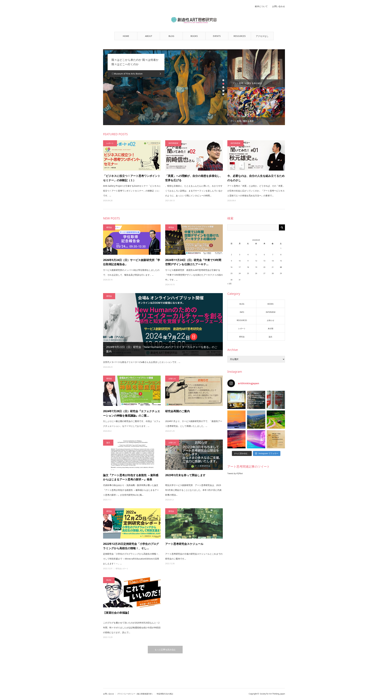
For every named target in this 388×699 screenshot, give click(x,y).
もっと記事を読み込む (165, 649)
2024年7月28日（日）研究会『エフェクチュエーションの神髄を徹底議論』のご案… (131, 413)
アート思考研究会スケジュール (185, 544)
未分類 (270, 328)
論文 (108, 442)
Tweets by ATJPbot (235, 473)
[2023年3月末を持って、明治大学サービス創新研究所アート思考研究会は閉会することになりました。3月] (256, 400)
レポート (110, 143)
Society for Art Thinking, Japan (272, 693)
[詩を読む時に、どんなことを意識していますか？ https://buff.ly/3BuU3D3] (256, 419)
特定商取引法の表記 (165, 694)
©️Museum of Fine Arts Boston (127, 73)
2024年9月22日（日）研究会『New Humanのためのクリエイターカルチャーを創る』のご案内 (161, 349)
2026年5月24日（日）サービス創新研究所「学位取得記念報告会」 (131, 262)
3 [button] (223, 87)
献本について (261, 6)
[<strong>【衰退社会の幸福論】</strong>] (132, 592)
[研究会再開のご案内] (194, 391)
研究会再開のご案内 (177, 411)
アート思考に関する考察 (242, 121)
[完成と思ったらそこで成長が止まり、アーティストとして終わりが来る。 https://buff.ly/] (276, 439)
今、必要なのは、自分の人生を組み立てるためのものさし (256, 178)
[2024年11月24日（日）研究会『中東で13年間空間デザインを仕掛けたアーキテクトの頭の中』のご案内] (194, 239)
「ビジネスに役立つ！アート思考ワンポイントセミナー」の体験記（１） (131, 178)
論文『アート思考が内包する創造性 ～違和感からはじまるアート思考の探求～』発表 (130, 477)
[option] (165, 87)
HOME (126, 36)
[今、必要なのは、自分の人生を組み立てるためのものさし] (256, 155)
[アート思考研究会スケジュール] (194, 523)
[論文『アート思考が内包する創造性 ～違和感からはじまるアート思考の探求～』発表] (132, 455)
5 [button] (223, 94)
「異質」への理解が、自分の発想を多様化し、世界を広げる (193, 178)
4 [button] (223, 91)
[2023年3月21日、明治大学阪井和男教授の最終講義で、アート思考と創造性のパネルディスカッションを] (236, 400)
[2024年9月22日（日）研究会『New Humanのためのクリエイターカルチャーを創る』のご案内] (163, 324)
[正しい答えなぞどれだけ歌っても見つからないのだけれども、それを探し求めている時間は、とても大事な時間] (236, 419)
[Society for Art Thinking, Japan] (194, 20)
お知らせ (172, 378)
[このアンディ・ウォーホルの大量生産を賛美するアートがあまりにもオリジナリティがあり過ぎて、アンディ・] (276, 400)
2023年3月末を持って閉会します (185, 475)
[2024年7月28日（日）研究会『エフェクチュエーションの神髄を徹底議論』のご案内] (132, 391)
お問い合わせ (278, 6)
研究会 (109, 227)
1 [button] (223, 80)
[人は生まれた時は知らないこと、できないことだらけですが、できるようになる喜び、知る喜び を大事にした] (276, 419)
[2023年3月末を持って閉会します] (194, 455)
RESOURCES (240, 36)
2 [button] (223, 84)
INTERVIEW (173, 143)
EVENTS (217, 36)
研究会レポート (122, 568)
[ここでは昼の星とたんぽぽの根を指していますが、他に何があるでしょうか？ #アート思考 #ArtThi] (236, 439)
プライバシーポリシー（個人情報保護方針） (135, 694)
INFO (242, 312)
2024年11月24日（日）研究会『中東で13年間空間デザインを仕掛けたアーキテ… (193, 262)
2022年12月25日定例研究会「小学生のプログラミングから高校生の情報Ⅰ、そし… (131, 546)
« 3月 (229, 283)
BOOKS (194, 36)
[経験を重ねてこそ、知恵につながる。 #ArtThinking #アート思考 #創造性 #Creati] (256, 439)
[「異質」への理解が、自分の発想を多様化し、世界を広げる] (194, 155)
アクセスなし (262, 36)
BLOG (171, 36)
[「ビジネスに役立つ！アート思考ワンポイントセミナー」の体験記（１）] (132, 155)
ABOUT (148, 36)
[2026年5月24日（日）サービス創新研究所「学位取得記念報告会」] (132, 239)
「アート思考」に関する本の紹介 (246, 83)
